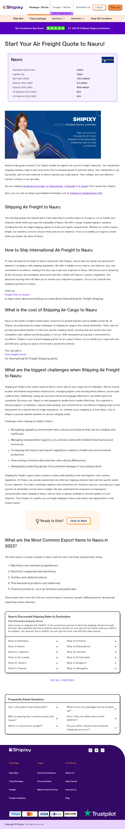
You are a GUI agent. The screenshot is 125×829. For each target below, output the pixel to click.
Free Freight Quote (15, 354)
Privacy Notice (44, 781)
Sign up (115, 7)
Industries (76, 18)
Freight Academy (17, 798)
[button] (58, 18)
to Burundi (69, 186)
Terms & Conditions (46, 773)
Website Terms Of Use (47, 790)
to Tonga (83, 186)
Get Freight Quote (62, 13)
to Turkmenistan (54, 186)
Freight (12, 790)
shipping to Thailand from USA (86, 193)
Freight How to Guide (17, 294)
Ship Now (13, 773)
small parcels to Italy (34, 186)
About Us (70, 773)
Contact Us (83, 7)
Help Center (71, 781)
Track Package (16, 781)
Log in (99, 7)
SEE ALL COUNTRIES (62, 680)
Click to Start (78, 520)
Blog (68, 798)
